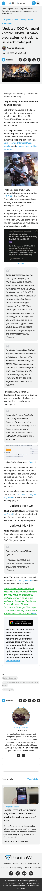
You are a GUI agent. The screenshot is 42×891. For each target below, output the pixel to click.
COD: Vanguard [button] (8, 690)
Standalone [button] (7, 23)
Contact (5, 867)
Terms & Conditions (32, 867)
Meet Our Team (19, 863)
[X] (18, 873)
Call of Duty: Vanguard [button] (10, 678)
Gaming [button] (23, 19)
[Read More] (21, 795)
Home (4, 9)
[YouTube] (24, 873)
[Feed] (31, 873)
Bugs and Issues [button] (10, 19)
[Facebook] (11, 873)
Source (21, 263)
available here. (13, 660)
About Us (7, 863)
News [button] (30, 19)
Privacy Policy (16, 867)
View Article (32, 779)
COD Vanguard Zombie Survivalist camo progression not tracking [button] (20, 683)
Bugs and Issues (12, 806)
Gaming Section (24, 580)
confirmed (8, 513)
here (34, 613)
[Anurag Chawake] (21, 716)
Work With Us (33, 863)
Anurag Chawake (15, 47)
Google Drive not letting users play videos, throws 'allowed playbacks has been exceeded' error (20, 815)
